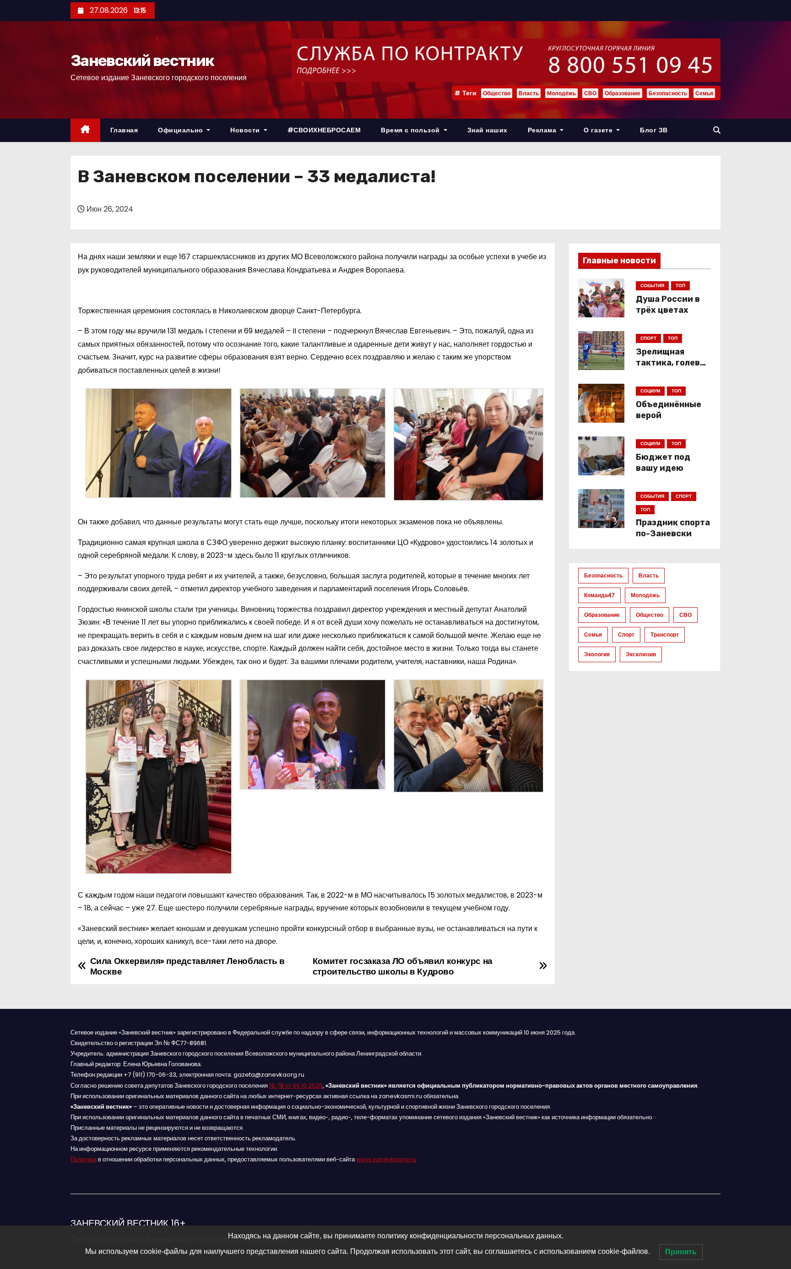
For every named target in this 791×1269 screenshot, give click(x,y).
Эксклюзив (641, 654)
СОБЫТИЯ (652, 285)
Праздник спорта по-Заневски (673, 528)
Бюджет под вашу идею (663, 462)
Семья (704, 93)
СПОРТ (648, 338)
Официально (181, 130)
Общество (496, 93)
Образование (622, 93)
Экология (597, 654)
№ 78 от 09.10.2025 (296, 1085)
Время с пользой (411, 130)
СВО (590, 93)
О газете (599, 130)
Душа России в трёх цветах (668, 304)
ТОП (680, 285)
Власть (529, 93)
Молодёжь (561, 93)
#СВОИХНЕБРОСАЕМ (324, 130)
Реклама (543, 130)
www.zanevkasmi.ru (386, 1159)
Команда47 (599, 595)
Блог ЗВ (654, 130)
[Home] (85, 130)
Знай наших (487, 130)
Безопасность (668, 93)
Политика (83, 1159)
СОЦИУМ (650, 390)
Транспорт (664, 634)
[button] (717, 130)
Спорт (626, 634)
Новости (246, 130)
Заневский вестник (142, 60)
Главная (124, 130)
